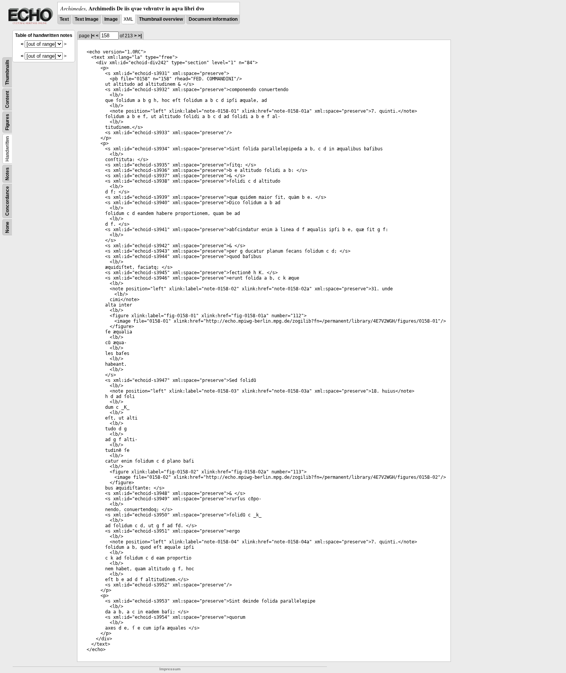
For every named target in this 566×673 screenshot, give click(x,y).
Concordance (7, 201)
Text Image (87, 19)
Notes (7, 173)
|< (93, 35)
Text (64, 19)
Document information (213, 19)
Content (7, 99)
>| (140, 35)
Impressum (170, 669)
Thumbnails (7, 72)
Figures (7, 122)
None (7, 227)
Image (111, 19)
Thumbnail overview (161, 19)
